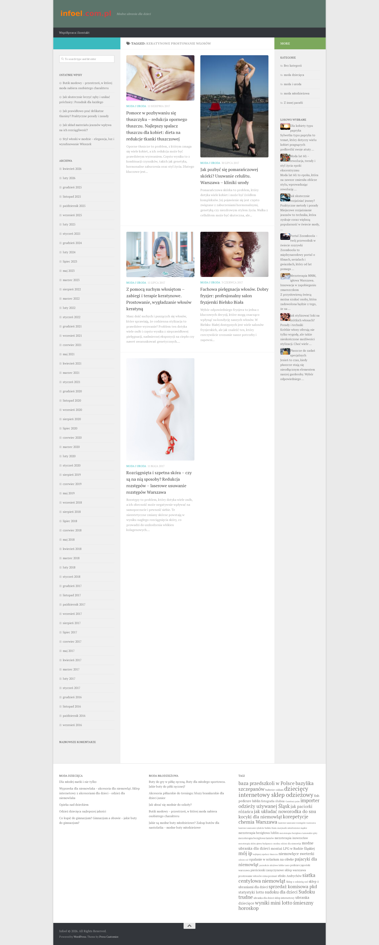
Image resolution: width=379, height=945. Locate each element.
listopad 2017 (72, 595)
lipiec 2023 (70, 261)
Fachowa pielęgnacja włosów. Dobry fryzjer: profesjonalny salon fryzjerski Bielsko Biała (234, 295)
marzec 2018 (71, 558)
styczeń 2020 (71, 465)
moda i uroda (136, 106)
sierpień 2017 (72, 623)
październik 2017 (74, 604)
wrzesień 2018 (72, 502)
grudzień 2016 (72, 697)
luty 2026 (69, 178)
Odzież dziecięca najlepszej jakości (82, 811)
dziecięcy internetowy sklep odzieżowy (275, 791)
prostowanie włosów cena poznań (257, 876)
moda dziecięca (294, 75)
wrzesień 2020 (72, 410)
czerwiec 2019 (72, 484)
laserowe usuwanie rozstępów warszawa (297, 823)
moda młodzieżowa (297, 93)
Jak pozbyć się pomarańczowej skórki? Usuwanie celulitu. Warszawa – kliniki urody (229, 175)
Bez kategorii (293, 65)
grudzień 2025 (72, 187)
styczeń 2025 (71, 234)
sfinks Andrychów (290, 876)
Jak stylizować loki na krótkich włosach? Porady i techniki (300, 320)
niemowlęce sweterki (296, 853)
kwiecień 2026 (72, 169)
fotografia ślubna (273, 801)
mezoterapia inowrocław (291, 838)
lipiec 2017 (70, 632)
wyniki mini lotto (273, 902)
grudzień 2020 (72, 391)
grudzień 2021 (72, 326)
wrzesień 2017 (72, 614)
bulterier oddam (274, 790)
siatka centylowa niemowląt (276, 878)
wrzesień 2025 (72, 215)
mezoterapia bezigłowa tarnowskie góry (298, 833)
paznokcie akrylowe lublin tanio (274, 865)
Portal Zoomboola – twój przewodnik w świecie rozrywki (298, 240)
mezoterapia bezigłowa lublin (258, 833)
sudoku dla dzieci (281, 892)
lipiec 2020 (70, 428)
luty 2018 (69, 567)
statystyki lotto (251, 892)
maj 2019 (69, 493)
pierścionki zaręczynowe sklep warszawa (278, 870)
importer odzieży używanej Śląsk (278, 803)
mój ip (245, 853)
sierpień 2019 (72, 475)
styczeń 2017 (71, 688)
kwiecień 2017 (72, 660)
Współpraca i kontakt (74, 32)
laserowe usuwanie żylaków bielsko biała (257, 828)
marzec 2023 (71, 280)
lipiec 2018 (70, 521)
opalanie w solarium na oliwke (271, 859)
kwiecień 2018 (72, 549)
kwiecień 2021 (72, 363)
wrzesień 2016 (72, 725)
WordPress (80, 936)
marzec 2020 (71, 447)
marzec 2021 (71, 373)
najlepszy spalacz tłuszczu (265, 854)
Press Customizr (108, 936)
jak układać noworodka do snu (285, 811)
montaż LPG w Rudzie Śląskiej (293, 848)
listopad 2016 (72, 706)
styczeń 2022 (71, 317)
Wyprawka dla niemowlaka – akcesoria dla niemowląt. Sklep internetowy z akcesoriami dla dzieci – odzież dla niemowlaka (99, 793)
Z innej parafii (293, 103)
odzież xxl (243, 859)
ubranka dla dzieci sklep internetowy (274, 898)
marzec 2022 (71, 298)
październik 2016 (74, 716)
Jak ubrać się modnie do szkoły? (170, 805)
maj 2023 (69, 271)
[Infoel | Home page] (86, 14)
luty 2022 (69, 308)
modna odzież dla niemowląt (287, 843)
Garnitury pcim (292, 801)
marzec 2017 (71, 669)
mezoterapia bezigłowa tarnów (256, 838)
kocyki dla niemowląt (260, 817)
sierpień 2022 (72, 289)
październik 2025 (74, 206)
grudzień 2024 (72, 243)
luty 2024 (69, 252)
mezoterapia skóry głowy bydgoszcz (255, 843)
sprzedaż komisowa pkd (293, 886)
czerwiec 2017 (72, 641)
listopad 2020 (72, 400)
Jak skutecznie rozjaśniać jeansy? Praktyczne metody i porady (299, 200)
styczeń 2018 (71, 577)
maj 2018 (69, 539)
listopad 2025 (72, 196)
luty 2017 (69, 678)
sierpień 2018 (72, 512)
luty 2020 (69, 456)
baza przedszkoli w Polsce (266, 783)
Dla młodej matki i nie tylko (78, 782)
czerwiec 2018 (72, 530)
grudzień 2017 (72, 586)
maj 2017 (69, 651)
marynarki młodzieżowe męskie (292, 828)
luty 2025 (69, 224)
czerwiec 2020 (72, 437)
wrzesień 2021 (72, 335)
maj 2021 (69, 354)
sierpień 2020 (72, 419)
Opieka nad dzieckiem (73, 805)
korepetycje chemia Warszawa (273, 819)
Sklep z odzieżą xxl (297, 881)
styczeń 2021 (71, 382)
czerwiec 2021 (72, 345)
